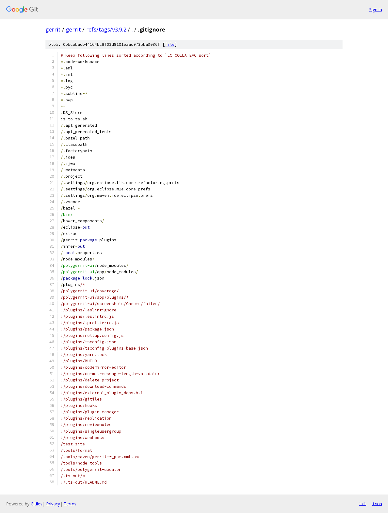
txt (362, 503)
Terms (70, 504)
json (377, 503)
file (170, 44)
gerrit (53, 29)
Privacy (53, 504)
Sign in (375, 9)
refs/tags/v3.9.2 (106, 29)
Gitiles (36, 504)
